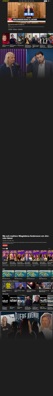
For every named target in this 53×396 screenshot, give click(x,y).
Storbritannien (15, 29)
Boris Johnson (10, 29)
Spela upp (5, 245)
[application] (26, 12)
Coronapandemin (20, 29)
